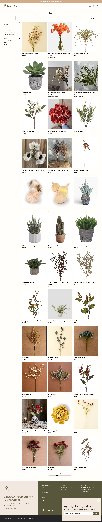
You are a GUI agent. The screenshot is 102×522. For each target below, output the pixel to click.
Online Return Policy (46, 495)
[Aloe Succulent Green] (34, 266)
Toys (5, 42)
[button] (51, 6)
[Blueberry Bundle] (86, 341)
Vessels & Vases (9, 40)
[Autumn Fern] (34, 341)
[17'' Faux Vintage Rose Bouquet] (60, 114)
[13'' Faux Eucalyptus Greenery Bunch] (86, 76)
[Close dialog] (98, 500)
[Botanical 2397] (60, 377)
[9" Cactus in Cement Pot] (34, 229)
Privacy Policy (45, 492)
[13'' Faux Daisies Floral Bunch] (60, 76)
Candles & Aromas (9, 30)
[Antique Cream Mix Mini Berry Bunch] (86, 266)
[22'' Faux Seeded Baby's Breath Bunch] (60, 153)
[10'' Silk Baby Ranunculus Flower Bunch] (60, 37)
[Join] (33, 508)
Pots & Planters (9, 34)
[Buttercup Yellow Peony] (60, 414)
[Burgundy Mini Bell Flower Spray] (86, 377)
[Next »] (69, 474)
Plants (6, 38)
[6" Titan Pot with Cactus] (86, 192)
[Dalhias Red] (60, 451)
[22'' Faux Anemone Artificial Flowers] (34, 153)
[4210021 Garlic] (34, 192)
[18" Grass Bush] (86, 114)
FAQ (43, 500)
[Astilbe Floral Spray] (86, 304)
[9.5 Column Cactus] (60, 229)
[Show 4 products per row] (96, 18)
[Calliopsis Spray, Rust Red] (86, 414)
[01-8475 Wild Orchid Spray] (34, 37)
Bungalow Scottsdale (12, 518)
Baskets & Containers (7, 27)
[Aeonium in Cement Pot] (86, 229)
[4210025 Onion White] (60, 192)
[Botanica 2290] (34, 377)
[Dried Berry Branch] (86, 451)
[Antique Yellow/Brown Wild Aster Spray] (34, 304)
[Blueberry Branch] (60, 341)
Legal (43, 490)
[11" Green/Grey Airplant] (86, 37)
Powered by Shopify (29, 518)
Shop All (6, 24)
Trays (5, 36)
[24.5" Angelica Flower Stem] (86, 153)
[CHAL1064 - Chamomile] (34, 451)
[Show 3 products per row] (93, 18)
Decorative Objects (10, 32)
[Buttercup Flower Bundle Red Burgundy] (34, 414)
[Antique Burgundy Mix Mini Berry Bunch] (60, 266)
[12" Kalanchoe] (34, 76)
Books (6, 44)
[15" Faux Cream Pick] (34, 114)
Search (43, 497)
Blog (43, 487)
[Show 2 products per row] (91, 18)
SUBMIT (95, 513)
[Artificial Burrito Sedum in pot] (60, 304)
